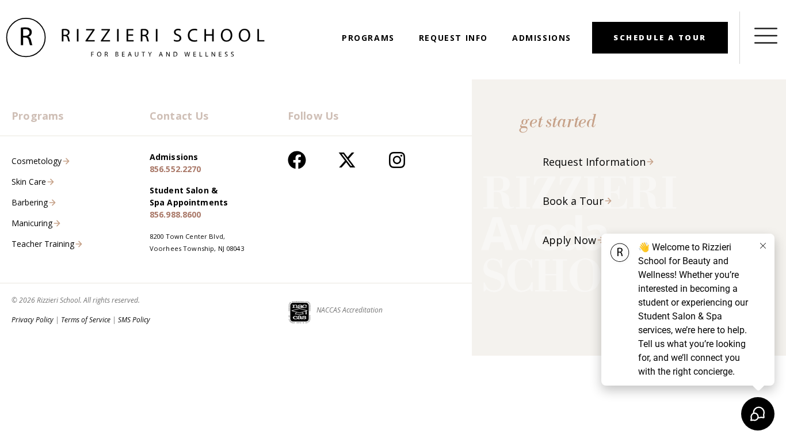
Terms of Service (85, 320)
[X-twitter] (347, 160)
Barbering (30, 202)
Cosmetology (37, 160)
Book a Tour (573, 201)
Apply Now (569, 240)
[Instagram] (397, 160)
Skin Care (29, 181)
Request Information (594, 162)
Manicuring (32, 223)
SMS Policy (134, 320)
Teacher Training (43, 243)
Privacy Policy (33, 320)
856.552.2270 (175, 168)
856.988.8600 (175, 214)
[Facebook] (297, 160)
